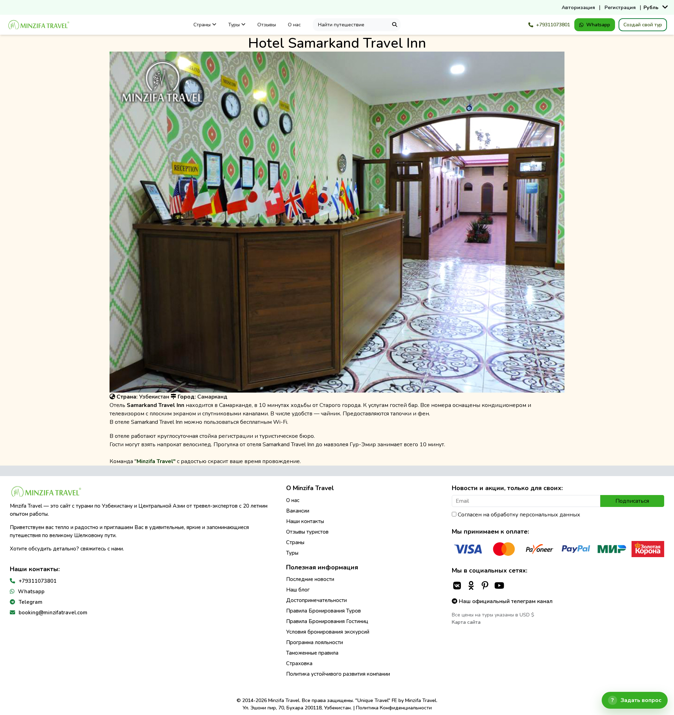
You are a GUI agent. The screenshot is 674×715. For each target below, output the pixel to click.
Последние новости (310, 579)
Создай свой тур (642, 24)
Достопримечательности (316, 600)
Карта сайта (466, 622)
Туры (234, 24)
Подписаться (632, 501)
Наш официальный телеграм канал (505, 601)
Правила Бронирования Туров (323, 610)
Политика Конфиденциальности (394, 707)
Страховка (299, 663)
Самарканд (212, 397)
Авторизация (578, 7)
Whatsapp (598, 24)
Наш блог (298, 589)
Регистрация (620, 7)
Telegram (30, 602)
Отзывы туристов (307, 531)
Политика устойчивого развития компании (338, 673)
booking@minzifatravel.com (53, 612)
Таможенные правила (312, 652)
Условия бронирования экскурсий (327, 631)
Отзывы (266, 24)
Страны (202, 24)
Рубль (651, 7)
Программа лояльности (314, 642)
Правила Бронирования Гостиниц (327, 621)
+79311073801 (553, 24)
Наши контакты (305, 521)
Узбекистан (154, 397)
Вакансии (297, 510)
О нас (294, 24)
